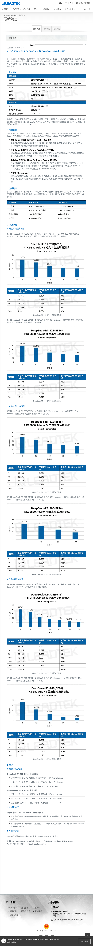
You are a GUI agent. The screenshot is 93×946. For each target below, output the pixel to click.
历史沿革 (24, 908)
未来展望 (36, 908)
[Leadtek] (11, 3)
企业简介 (13, 908)
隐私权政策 (25, 911)
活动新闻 (46, 29)
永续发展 (13, 911)
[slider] (34, 45)
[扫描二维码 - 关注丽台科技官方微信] (61, 3)
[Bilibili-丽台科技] (67, 3)
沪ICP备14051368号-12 (46, 931)
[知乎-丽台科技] (72, 3)
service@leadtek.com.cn (68, 919)
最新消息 (36, 29)
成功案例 (56, 29)
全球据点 (38, 911)
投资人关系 (13, 915)
